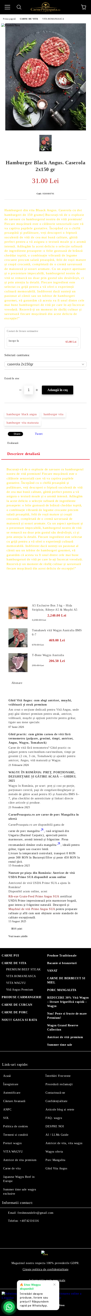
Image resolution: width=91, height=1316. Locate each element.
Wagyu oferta (54, 1151)
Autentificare (11, 1092)
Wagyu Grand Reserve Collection (62, 1027)
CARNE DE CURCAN (17, 1004)
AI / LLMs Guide (57, 1134)
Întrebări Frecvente (58, 1075)
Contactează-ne (55, 1092)
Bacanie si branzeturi (62, 963)
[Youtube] (26, 1229)
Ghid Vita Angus (56, 1168)
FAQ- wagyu (54, 1118)
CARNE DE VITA (29, 19)
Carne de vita (12, 1168)
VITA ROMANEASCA (53, 19)
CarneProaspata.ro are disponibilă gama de (36, 824)
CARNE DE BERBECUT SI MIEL (66, 980)
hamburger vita (53, 414)
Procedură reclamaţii (59, 1084)
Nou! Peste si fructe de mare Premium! (67, 1015)
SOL (6, 1118)
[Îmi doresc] (80, 376)
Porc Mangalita (55, 1160)
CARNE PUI (10, 955)
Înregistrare (10, 1084)
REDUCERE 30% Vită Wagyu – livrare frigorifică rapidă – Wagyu (68, 1002)
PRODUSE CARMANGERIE (22, 997)
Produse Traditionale (61, 955)
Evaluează (12, 443)
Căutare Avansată (14, 1101)
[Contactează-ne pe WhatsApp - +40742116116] (9, 1307)
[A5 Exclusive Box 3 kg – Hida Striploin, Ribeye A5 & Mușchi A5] (18, 613)
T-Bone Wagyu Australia (48, 655)
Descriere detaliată (23, 454)
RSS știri (16, 928)
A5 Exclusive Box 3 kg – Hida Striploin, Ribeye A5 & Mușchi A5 (54, 607)
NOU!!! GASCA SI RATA (19, 1019)
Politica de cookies (15, 1126)
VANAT (52, 970)
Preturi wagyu (12, 1143)
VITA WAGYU (16, 982)
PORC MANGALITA (61, 990)
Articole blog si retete (60, 1109)
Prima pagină (9, 19)
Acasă (7, 1075)
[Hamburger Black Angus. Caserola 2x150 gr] (45, 129)
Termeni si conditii (15, 1134)
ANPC (7, 1109)
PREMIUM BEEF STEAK (23, 969)
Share (17, 433)
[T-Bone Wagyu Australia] (18, 662)
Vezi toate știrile (18, 936)
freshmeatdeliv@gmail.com (35, 1212)
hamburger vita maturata (23, 422)
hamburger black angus (22, 414)
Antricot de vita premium (19, 1160)
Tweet (39, 433)
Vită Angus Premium (19, 989)
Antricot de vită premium (65, 1037)
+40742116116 (29, 1220)
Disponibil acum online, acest (39, 887)
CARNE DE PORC (15, 1012)
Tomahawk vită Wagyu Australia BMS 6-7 (57, 632)
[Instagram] (17, 1229)
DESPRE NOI (55, 1126)
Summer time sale (59, 1044)
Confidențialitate (57, 1101)
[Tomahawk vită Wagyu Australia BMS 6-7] (18, 637)
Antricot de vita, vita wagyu (64, 1143)
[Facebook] (7, 1229)
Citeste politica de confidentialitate (46, 1269)
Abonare (16, 683)
